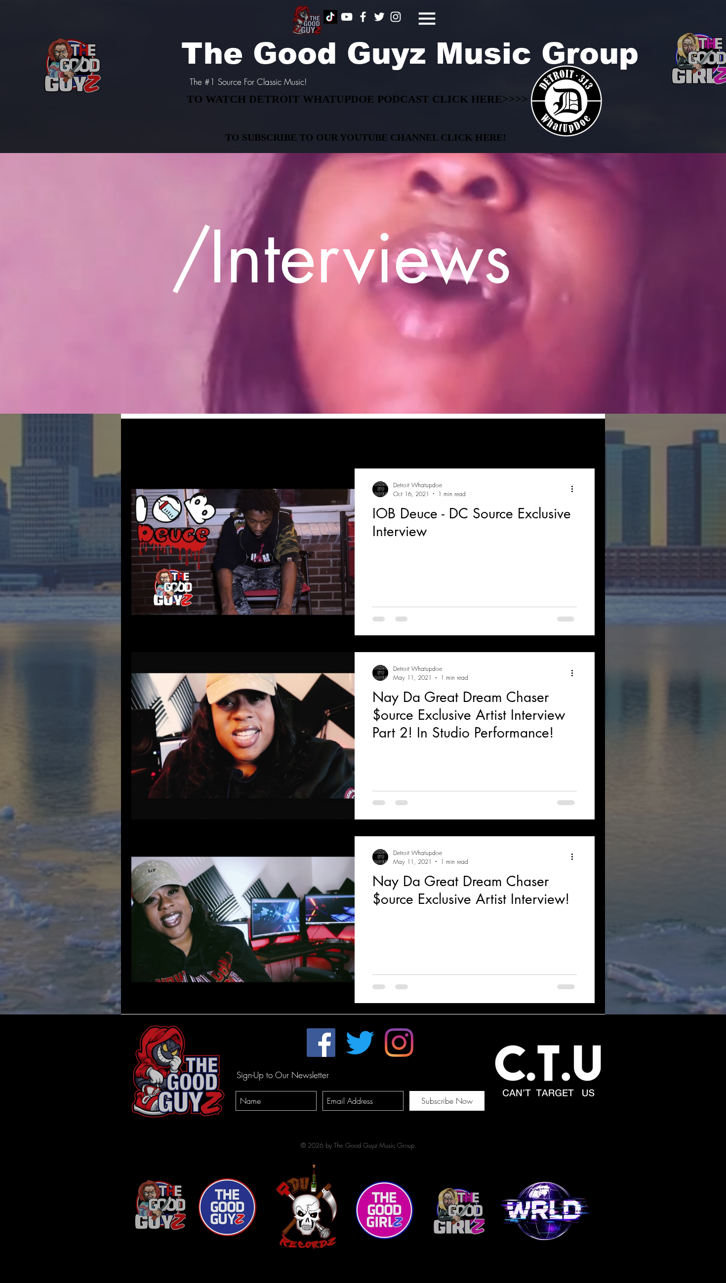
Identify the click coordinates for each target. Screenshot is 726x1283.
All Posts (144, 438)
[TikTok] (330, 17)
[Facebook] (321, 1042)
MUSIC (296, 438)
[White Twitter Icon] (379, 17)
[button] (426, 18)
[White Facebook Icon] (363, 17)
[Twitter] (360, 1042)
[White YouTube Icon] (347, 17)
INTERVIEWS (197, 438)
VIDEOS (252, 438)
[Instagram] (399, 1042)
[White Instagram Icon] (396, 17)
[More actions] (575, 489)
